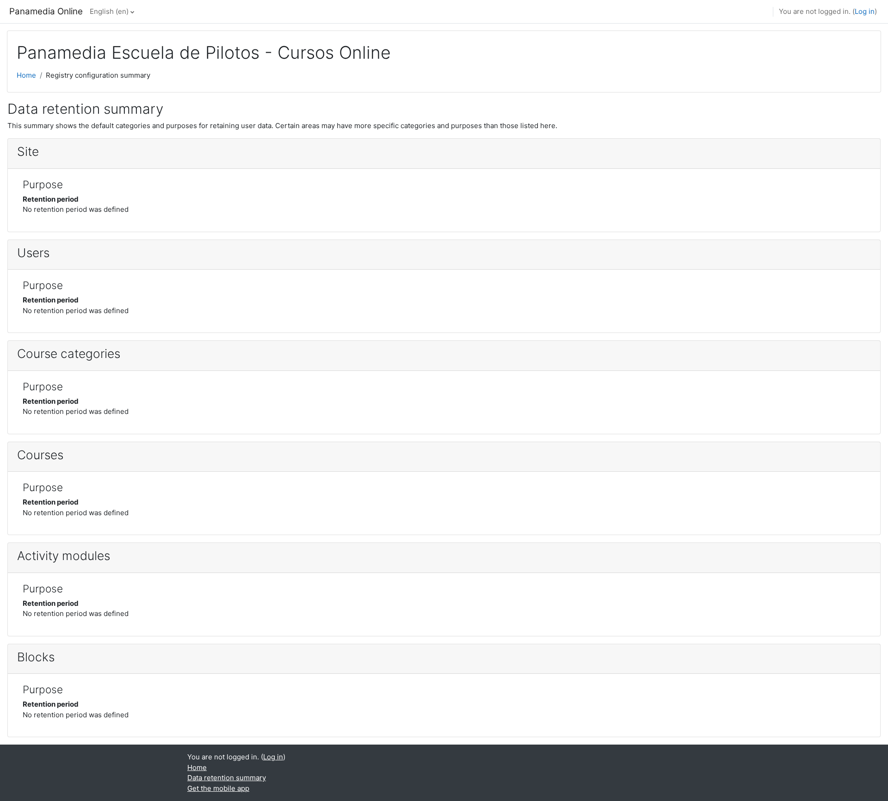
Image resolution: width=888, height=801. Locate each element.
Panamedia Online (46, 11)
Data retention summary (226, 777)
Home (26, 75)
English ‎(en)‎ (109, 11)
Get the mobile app (218, 788)
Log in (865, 11)
